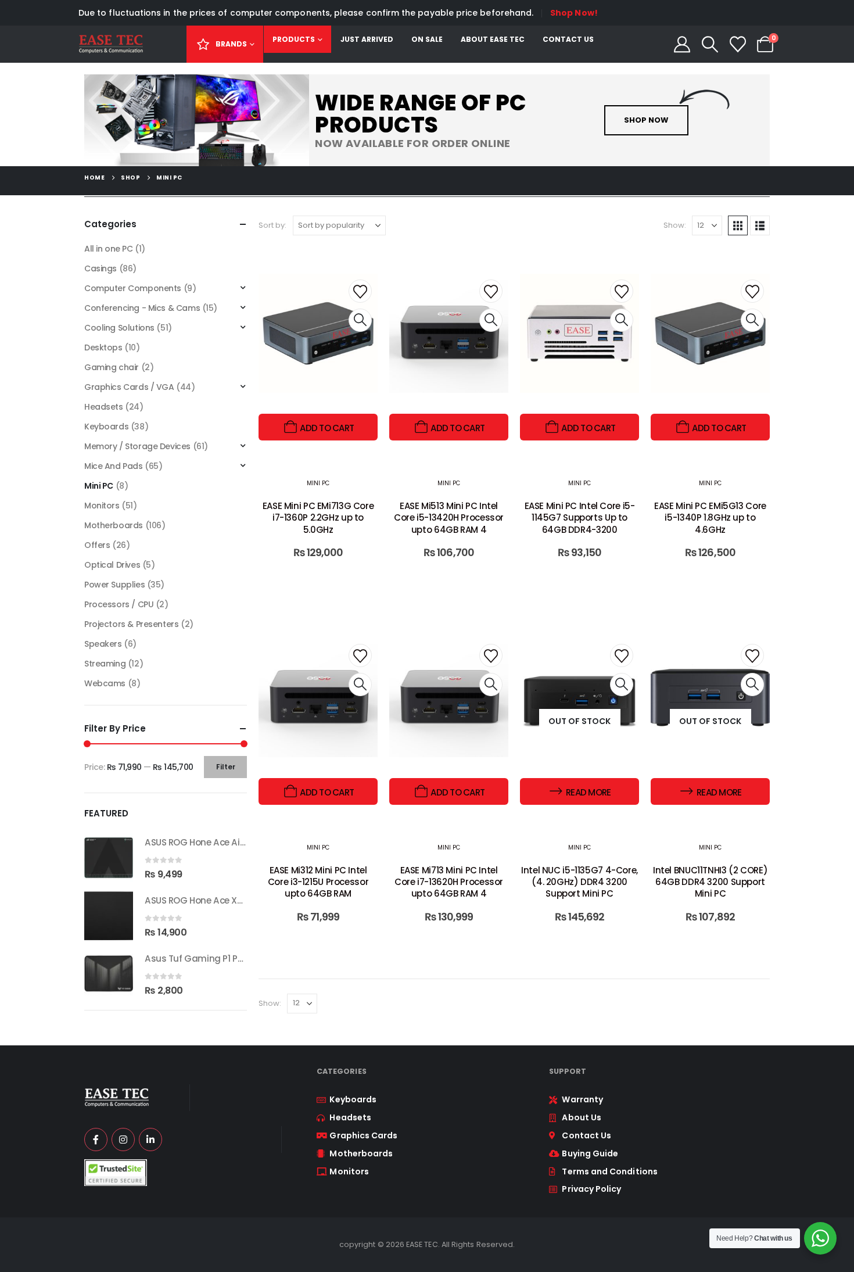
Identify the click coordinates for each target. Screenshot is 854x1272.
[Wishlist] (738, 44)
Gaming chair (111, 367)
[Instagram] (123, 1139)
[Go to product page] (108, 857)
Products (293, 39)
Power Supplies (114, 584)
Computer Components (132, 288)
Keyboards (106, 426)
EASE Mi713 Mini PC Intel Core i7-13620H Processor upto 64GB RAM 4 (448, 882)
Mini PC (318, 483)
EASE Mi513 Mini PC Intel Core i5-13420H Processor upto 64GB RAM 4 (449, 518)
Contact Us (568, 39)
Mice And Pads (113, 466)
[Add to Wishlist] (360, 291)
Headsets (103, 407)
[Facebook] (95, 1139)
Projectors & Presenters (131, 624)
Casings (100, 268)
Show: (674, 225)
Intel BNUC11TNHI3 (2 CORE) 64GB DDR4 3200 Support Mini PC (710, 882)
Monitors (102, 505)
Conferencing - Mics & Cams (142, 308)
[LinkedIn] (150, 1139)
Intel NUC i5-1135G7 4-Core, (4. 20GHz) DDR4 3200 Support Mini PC (579, 882)
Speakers (103, 644)
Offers (97, 545)
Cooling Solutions (119, 328)
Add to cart (327, 428)
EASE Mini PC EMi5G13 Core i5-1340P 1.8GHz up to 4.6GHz (710, 518)
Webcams (104, 683)
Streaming (104, 663)
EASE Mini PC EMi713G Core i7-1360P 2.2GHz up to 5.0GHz (318, 518)
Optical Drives (112, 565)
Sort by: (273, 225)
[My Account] (682, 44)
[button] (710, 44)
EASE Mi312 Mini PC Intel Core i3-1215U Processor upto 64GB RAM (318, 882)
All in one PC (108, 249)
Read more (588, 792)
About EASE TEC (493, 39)
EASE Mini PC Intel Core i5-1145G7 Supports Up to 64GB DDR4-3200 (580, 518)
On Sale (427, 39)
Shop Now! (574, 13)
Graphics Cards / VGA (129, 387)
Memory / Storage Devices (137, 446)
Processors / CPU (118, 604)
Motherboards (113, 525)
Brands (231, 44)
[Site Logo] (110, 44)
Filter (225, 767)
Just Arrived (366, 39)
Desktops (103, 347)
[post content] (318, 357)
